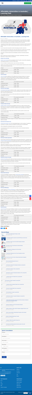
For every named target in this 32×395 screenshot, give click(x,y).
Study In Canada (19, 382)
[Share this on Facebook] (1, 228)
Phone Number (4, 340)
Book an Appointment (28, 3)
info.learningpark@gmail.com (6, 373)
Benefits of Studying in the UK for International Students (14, 304)
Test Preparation (4, 348)
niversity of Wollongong (11, 189)
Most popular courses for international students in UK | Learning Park (16, 272)
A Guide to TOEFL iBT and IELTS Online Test (13, 320)
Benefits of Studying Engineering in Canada (12, 316)
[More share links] (6, 228)
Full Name (3, 332)
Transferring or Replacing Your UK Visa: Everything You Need (15, 253)
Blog (4, 15)
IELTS (1, 380)
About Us (18, 369)
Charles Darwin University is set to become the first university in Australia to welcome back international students (17, 300)
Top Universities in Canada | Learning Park (12, 292)
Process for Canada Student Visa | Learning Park (13, 288)
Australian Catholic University (5, 105)
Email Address (4, 336)
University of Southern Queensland (6, 140)
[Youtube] (30, 199)
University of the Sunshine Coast (5, 123)
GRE (1, 385)
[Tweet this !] (3, 228)
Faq (17, 374)
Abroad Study (4, 344)
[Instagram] (30, 197)
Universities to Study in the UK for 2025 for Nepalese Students (15, 241)
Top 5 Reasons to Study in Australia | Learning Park (12, 280)
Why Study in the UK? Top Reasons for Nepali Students (14, 245)
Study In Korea (19, 387)
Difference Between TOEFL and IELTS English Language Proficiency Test (17, 308)
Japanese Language (4, 387)
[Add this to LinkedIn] (4, 228)
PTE (1, 382)
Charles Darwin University (19, 174)
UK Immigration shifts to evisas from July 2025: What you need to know (16, 237)
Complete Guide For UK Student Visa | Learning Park (14, 276)
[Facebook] (30, 196)
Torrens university (3, 76)
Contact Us (18, 372)
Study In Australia (19, 380)
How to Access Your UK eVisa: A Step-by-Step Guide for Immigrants (16, 257)
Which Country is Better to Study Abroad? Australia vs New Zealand (16, 312)
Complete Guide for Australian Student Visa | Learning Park (15, 284)
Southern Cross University (4, 60)
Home (1, 15)
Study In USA (19, 385)
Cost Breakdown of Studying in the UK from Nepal (13, 249)
